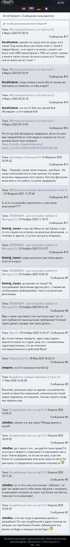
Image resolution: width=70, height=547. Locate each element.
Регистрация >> (51, 541)
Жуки (12, 332)
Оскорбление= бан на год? (25, 409)
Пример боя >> (35, 541)
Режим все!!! (17, 358)
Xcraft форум (11, 16)
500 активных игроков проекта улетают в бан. (37, 190)
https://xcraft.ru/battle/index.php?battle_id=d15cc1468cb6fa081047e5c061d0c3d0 (29, 146)
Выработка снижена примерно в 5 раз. (33, 377)
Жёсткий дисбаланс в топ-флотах (30, 29)
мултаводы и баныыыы (23, 157)
